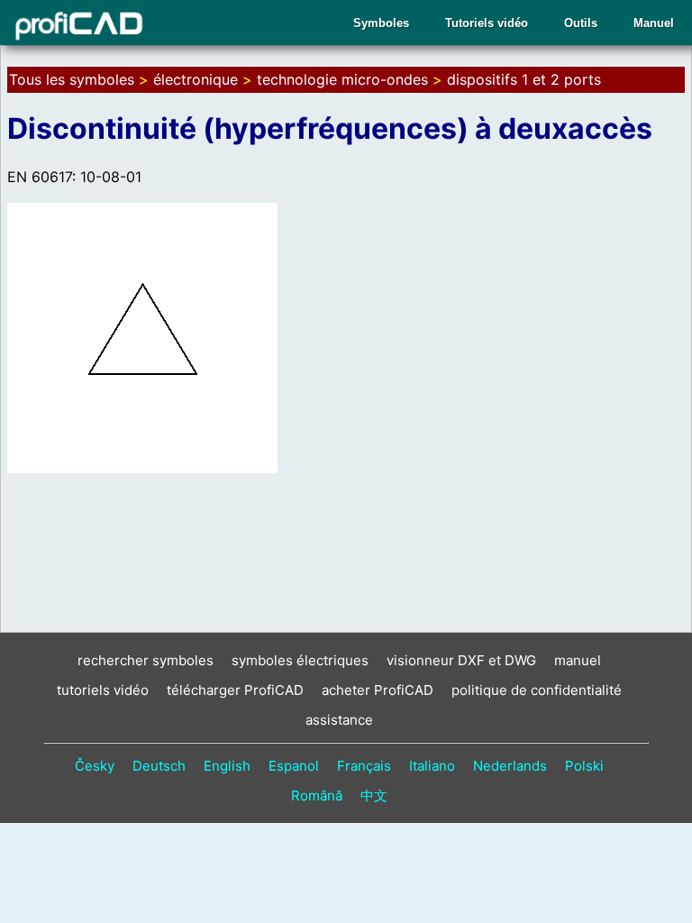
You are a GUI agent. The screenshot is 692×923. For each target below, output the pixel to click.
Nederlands (510, 765)
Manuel (653, 23)
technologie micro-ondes (342, 79)
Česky (94, 765)
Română (316, 795)
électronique (195, 79)
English (227, 765)
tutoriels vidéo (103, 690)
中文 (373, 795)
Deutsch (159, 765)
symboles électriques (300, 660)
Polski (584, 765)
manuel (577, 660)
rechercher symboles (145, 660)
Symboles (381, 23)
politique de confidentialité (536, 690)
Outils (580, 23)
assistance (339, 719)
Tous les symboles (71, 79)
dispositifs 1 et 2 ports (524, 79)
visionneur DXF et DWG (461, 660)
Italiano (432, 765)
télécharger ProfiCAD (235, 690)
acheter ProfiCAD (377, 690)
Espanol (294, 765)
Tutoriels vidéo (486, 23)
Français (364, 765)
